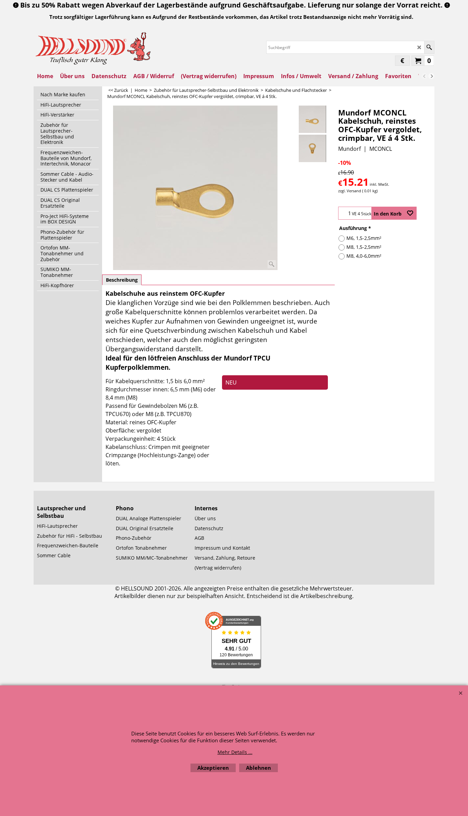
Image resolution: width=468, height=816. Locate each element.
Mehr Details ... (235, 752)
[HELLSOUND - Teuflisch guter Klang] (93, 47)
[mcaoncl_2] (312, 148)
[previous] (424, 76)
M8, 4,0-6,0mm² (363, 256)
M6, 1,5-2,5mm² (363, 238)
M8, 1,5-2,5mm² (363, 247)
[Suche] (429, 47)
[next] (431, 76)
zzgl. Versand (349, 190)
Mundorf (349, 149)
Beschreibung (122, 280)
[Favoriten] (410, 213)
